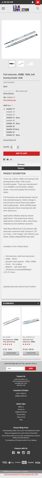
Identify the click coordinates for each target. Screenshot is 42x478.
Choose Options (11, 353)
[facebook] (13, 452)
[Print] (11, 159)
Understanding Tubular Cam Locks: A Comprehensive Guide (21, 430)
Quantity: (6, 147)
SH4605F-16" (10, 115)
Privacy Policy (21, 414)
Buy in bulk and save (9, 100)
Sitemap (25, 471)
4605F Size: (8, 105)
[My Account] (32, 2)
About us (21, 407)
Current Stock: (9, 140)
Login (17, 393)
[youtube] (18, 452)
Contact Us (21, 409)
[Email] (8, 159)
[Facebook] (4, 159)
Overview (21, 164)
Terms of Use (21, 417)
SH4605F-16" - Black (13, 118)
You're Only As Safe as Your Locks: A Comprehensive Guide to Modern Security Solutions (21, 437)
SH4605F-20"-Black (12, 129)
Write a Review (8, 93)
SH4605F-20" (10, 126)
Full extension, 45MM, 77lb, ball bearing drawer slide (10, 341)
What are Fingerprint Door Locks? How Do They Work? (21, 433)
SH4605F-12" (10, 109)
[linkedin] (28, 452)
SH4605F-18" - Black (13, 123)
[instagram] (23, 452)
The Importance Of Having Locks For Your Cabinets (21, 440)
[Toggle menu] (3, 8)
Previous (3, 39)
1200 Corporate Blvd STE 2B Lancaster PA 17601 (21, 474)
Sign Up (23, 393)
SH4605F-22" (10, 132)
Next (38, 39)
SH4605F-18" (10, 121)
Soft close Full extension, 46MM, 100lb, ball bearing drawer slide (29, 341)
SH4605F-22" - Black (13, 135)
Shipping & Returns (21, 396)
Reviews (21, 168)
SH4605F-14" (10, 112)
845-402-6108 (8, 2)
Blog (21, 419)
